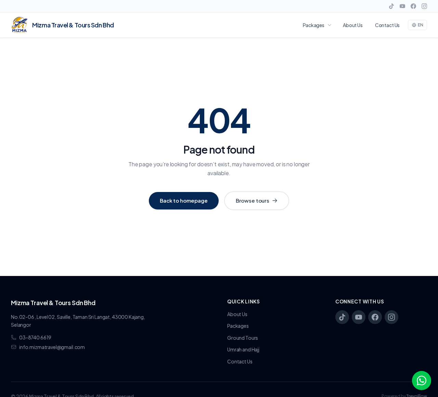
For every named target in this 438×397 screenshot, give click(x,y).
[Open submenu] (331, 25)
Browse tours (252, 200)
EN (420, 24)
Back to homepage (184, 200)
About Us (353, 25)
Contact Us (387, 25)
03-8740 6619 (35, 337)
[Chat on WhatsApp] (421, 380)
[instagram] (424, 6)
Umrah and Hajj (243, 349)
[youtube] (402, 6)
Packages (313, 25)
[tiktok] (391, 6)
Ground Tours (242, 338)
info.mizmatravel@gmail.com (52, 347)
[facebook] (413, 6)
